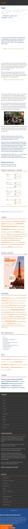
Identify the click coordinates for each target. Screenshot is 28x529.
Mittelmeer (15, 310)
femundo (3, 2)
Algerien (11, 221)
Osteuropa (24, 314)
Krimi (4, 398)
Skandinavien (4, 17)
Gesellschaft (5, 414)
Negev (2, 312)
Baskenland (17, 300)
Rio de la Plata (13, 318)
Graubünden (3, 305)
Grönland (18, 229)
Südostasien (20, 323)
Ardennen (17, 298)
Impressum (21, 512)
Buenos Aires (16, 359)
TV (3, 10)
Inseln (2, 11)
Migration (15, 385)
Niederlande (17, 236)
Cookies (10, 512)
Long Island (3, 307)
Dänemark (20, 223)
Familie (10, 11)
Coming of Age (6, 424)
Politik (4, 416)
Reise (4, 422)
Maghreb (8, 307)
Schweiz (10, 242)
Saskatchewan (19, 318)
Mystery (4, 427)
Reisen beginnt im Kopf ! (9, 467)
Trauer (8, 387)
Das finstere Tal (6, 504)
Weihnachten (18, 387)
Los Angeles (11, 364)
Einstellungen (12, 527)
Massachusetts (21, 307)
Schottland (17, 240)
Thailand (10, 244)
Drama (7, 11)
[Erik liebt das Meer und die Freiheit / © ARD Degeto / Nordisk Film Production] (14, 54)
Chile (11, 223)
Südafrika (3, 244)
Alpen (7, 298)
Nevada (12, 312)
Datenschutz (15, 512)
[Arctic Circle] (10, 199)
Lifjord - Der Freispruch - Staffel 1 (13, 196)
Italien (17, 232)
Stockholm (18, 367)
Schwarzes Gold (6, 343)
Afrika (3, 298)
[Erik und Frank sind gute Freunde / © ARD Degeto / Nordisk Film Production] (14, 85)
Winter (23, 387)
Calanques (3, 303)
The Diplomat (5, 349)
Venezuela (14, 247)
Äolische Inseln (12, 298)
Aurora (4, 488)
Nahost (22, 310)
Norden (20, 11)
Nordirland (25, 236)
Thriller (4, 411)
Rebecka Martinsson (7, 501)
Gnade (4, 493)
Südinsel (16, 323)
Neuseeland (10, 236)
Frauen (8, 381)
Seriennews (23, 10)
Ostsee (11, 317)
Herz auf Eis (5, 483)
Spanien (22, 242)
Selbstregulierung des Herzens (9, 339)
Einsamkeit (19, 379)
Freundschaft (14, 381)
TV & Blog (18, 10)
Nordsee (11, 314)
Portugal (3, 240)
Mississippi (3, 310)
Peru (19, 238)
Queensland (7, 318)
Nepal (6, 236)
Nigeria (21, 236)
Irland (7, 232)
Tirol (18, 325)
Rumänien (8, 240)
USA (10, 247)
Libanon (20, 234)
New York (24, 312)
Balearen (9, 300)
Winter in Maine (6, 485)
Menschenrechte (5, 385)
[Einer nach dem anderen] (10, 183)
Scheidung (5, 338)
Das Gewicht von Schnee (8, 480)
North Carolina (17, 314)
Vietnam (18, 247)
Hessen (7, 305)
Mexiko (3, 236)
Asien (24, 298)
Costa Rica (14, 223)
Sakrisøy (10, 17)
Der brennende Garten (7, 346)
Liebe (4, 400)
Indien (2, 232)
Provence (23, 316)
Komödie (5, 408)
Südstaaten (3, 325)
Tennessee (12, 325)
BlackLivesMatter (11, 379)
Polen (21, 238)
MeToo (11, 385)
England (14, 226)
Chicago (20, 359)
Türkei (18, 244)
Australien (22, 221)
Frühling (19, 381)
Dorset (18, 303)
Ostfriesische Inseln (5, 316)
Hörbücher (4, 383)
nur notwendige (4, 527)
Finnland (22, 226)
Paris (13, 367)
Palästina (16, 238)
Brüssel (12, 359)
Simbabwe (14, 242)
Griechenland (13, 229)
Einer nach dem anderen (11, 187)
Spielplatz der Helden (7, 496)
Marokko (24, 234)
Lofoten (15, 15)
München (25, 364)
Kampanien (19, 305)
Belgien (3, 223)
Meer (15, 11)
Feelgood (3, 381)
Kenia (11, 234)
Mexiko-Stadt (20, 364)
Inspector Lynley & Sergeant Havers (10, 342)
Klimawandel (15, 383)
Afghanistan (3, 221)
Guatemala (23, 229)
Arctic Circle (9, 204)
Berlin (8, 359)
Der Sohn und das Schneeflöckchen (10, 345)
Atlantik (11, 15)
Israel (13, 232)
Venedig (6, 369)
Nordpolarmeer (5, 314)
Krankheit (20, 383)
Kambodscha (3, 234)
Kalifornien (13, 305)
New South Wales (18, 312)
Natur (17, 11)
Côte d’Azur (9, 303)
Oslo (9, 367)
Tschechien (14, 244)
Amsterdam (3, 359)
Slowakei (18, 242)
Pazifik (18, 317)
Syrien (6, 244)
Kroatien (14, 234)
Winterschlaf (5, 499)
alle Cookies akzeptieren (6, 525)
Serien (14, 10)
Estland (18, 226)
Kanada (8, 234)
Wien (9, 369)
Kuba (17, 234)
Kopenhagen (18, 362)
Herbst (22, 381)
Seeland (24, 318)
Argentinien (16, 221)
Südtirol (8, 325)
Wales (21, 247)
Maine (12, 307)
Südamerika (10, 324)
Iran (5, 232)
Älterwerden (4, 379)
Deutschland (6, 226)
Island (10, 232)
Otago (14, 316)
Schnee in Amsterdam (7, 491)
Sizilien (3, 321)
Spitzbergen (18, 321)
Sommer (3, 387)
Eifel (21, 303)
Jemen (24, 232)
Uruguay (6, 247)
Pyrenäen (3, 318)
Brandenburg (23, 300)
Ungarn (2, 247)
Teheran (23, 367)
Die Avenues (5, 340)
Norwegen (6, 15)
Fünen (23, 303)
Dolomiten (15, 303)
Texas (15, 325)
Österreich (11, 238)
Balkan (13, 300)
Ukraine (22, 244)
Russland (12, 240)
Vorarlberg (6, 327)
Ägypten (8, 221)
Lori (3, 336)
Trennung (12, 387)
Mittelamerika (8, 310)
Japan (21, 232)
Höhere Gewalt (18, 154)
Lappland (24, 305)
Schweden (4, 242)
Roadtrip (20, 385)
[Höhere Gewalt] (10, 175)
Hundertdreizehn (6, 348)
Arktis (20, 298)
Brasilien (8, 223)
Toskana (20, 325)
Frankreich (5, 229)
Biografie (5, 419)
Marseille (16, 364)
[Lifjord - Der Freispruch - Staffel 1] (10, 192)
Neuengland (7, 312)
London (4, 364)
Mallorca (15, 307)
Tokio (4, 369)
